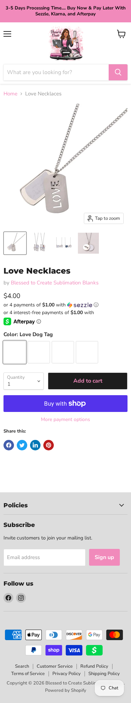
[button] (65, 305)
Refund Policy (94, 666)
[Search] (118, 72)
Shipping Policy (104, 674)
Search (22, 666)
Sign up (104, 557)
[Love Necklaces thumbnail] (15, 243)
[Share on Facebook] (8, 445)
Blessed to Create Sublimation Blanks (55, 282)
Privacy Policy (66, 674)
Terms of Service (28, 674)
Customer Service (55, 666)
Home (10, 94)
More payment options (65, 419)
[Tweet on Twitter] (22, 445)
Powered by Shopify (65, 690)
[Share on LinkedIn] (35, 445)
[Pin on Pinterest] (48, 445)
